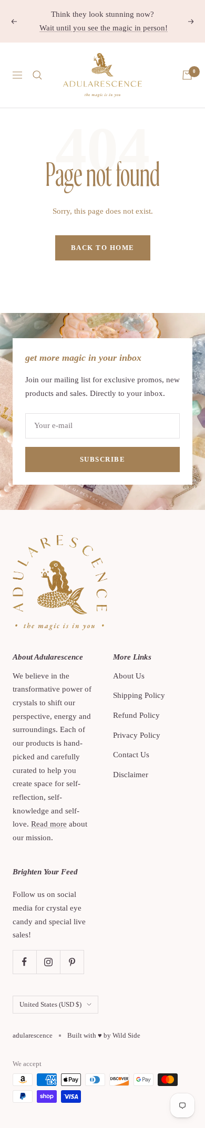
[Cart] (187, 75)
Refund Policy (136, 715)
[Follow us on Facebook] (24, 962)
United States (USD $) (50, 1004)
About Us (129, 676)
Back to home (103, 248)
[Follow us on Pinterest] (72, 962)
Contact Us (131, 754)
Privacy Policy (136, 735)
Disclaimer (130, 774)
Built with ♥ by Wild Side (103, 1035)
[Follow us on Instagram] (48, 962)
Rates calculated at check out (119, 30)
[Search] (37, 75)
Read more (49, 824)
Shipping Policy (139, 695)
